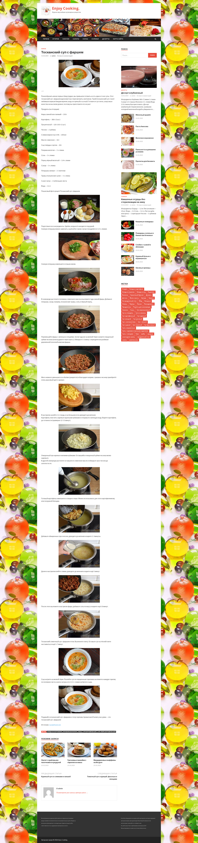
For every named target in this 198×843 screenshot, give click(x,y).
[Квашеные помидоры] (127, 229)
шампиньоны (133, 340)
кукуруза (150, 334)
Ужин (137, 334)
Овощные (147, 301)
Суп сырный (126, 325)
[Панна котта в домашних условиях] (127, 157)
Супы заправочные (128, 328)
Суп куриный (141, 316)
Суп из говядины (127, 313)
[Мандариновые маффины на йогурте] (105, 758)
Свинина (125, 310)
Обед (80, 731)
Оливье (124, 304)
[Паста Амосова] (127, 134)
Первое (46, 39)
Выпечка (125, 295)
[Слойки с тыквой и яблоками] (127, 252)
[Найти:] (139, 55)
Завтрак (143, 298)
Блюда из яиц (141, 292)
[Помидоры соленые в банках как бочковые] (127, 240)
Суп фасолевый (149, 325)
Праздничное (126, 307)
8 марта (124, 289)
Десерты (106, 39)
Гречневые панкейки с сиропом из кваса (76, 761)
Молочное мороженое (145, 138)
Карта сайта (118, 39)
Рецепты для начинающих (142, 307)
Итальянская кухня (70, 731)
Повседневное (149, 304)
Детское (124, 298)
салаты (124, 340)
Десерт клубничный (132, 92)
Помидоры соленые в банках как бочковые (145, 234)
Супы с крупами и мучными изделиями (135, 331)
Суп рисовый (137, 319)
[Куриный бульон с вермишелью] (127, 263)
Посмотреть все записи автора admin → (72, 793)
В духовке (151, 292)
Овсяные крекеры (143, 268)
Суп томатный (137, 325)
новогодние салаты (128, 337)
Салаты (76, 39)
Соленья (95, 39)
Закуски (65, 39)
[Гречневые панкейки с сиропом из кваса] (79, 758)
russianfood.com (55, 725)
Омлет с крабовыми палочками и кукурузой (51, 761)
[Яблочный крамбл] (127, 122)
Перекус (132, 304)
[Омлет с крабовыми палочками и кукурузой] (53, 758)
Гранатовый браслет (137, 295)
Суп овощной (126, 319)
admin (54, 56)
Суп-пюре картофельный (107, 731)
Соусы (85, 39)
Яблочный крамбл (143, 115)
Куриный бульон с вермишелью (143, 257)
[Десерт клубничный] (139, 88)
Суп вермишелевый (143, 310)
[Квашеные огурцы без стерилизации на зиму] (139, 195)
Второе (56, 39)
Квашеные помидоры (144, 222)
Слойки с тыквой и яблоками (143, 246)
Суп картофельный (89, 731)
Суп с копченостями (129, 322)
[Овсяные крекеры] (127, 275)
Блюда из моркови (128, 292)
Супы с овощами (127, 334)
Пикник (139, 304)
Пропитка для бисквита (145, 161)
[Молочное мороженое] (127, 145)
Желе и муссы (134, 298)
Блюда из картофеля (54, 731)
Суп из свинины (141, 313)
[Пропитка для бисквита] (127, 168)
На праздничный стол (129, 301)
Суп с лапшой (142, 322)
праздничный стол (143, 337)
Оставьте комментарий (64, 56)
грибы (143, 334)
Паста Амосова (142, 126)
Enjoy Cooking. (66, 8)
